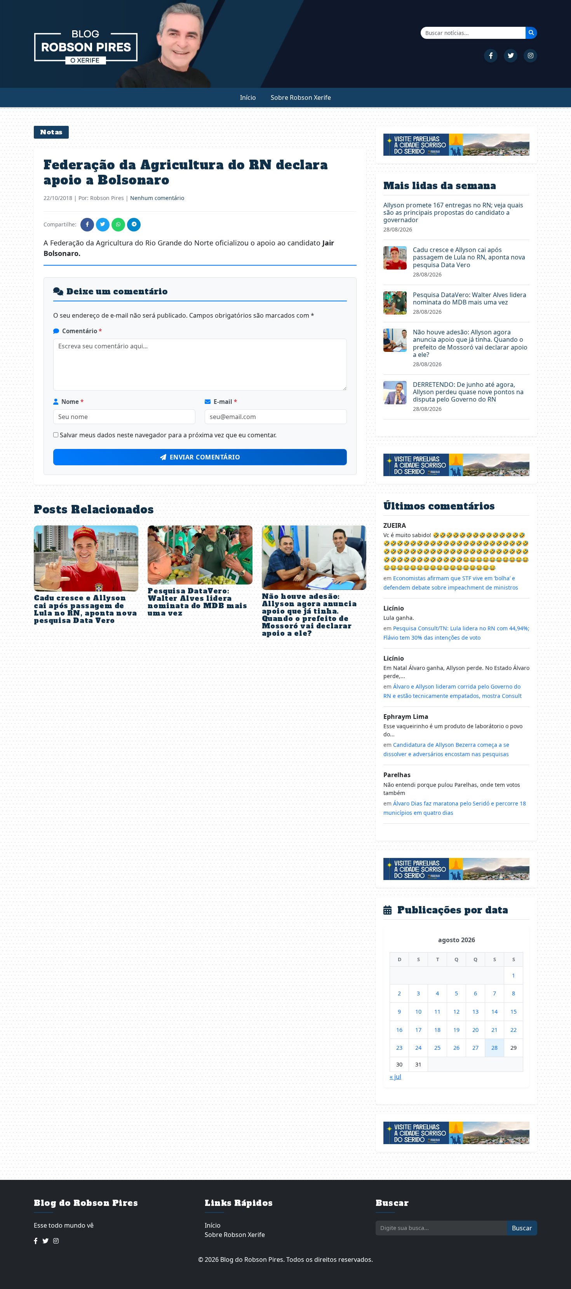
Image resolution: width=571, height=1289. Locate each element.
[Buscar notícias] (531, 32)
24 (418, 1047)
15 (513, 1011)
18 (437, 1029)
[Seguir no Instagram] (530, 56)
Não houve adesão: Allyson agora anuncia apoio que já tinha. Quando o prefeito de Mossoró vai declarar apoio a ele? (309, 615)
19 (456, 1029)
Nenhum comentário (157, 198)
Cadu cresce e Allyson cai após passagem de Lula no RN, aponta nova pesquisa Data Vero (85, 609)
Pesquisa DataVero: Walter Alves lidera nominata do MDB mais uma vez (197, 602)
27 (475, 1047)
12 (456, 1011)
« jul (395, 1076)
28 (494, 1047)
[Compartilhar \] (87, 224)
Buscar (522, 1228)
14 (494, 1011)
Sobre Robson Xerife (301, 97)
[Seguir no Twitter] (510, 56)
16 (399, 1029)
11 (437, 1011)
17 (418, 1029)
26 (456, 1047)
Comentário (82, 331)
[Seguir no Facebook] (491, 56)
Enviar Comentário (205, 457)
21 (494, 1029)
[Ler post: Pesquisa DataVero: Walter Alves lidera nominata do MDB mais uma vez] (395, 302)
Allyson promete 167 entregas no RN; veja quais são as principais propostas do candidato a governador (453, 212)
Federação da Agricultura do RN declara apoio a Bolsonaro (186, 172)
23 (399, 1047)
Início (248, 97)
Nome (72, 401)
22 (513, 1029)
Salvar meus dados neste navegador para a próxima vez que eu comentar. (168, 435)
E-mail (225, 401)
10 (418, 1011)
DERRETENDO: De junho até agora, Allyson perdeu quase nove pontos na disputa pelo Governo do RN (468, 392)
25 (437, 1047)
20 (475, 1029)
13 (475, 1011)
